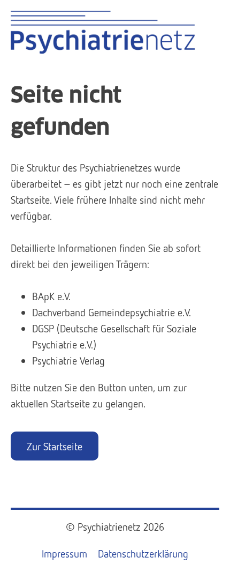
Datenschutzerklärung (143, 553)
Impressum (64, 553)
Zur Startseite (54, 446)
